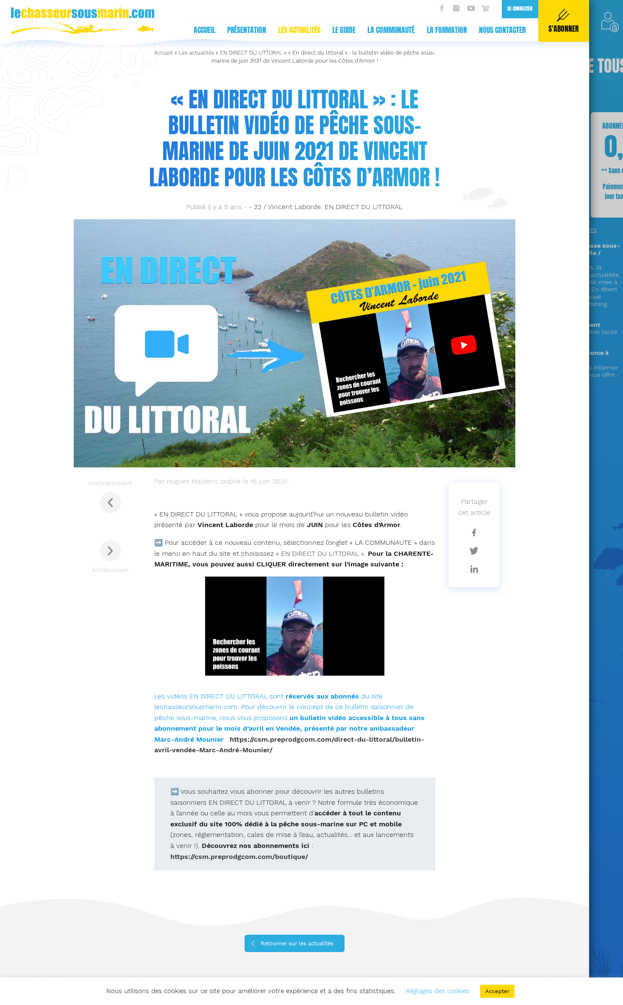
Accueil (204, 30)
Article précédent (110, 483)
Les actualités (299, 30)
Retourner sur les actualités (297, 943)
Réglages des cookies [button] (438, 991)
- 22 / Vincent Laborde (285, 207)
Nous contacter (502, 30)
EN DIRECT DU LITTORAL (251, 53)
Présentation (246, 30)
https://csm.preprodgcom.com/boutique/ (239, 857)
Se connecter (519, 8)
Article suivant (110, 570)
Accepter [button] (497, 991)
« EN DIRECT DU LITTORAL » (320, 553)
